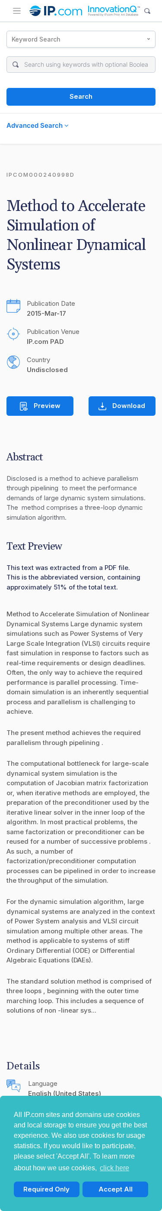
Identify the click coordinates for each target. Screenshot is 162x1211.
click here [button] (114, 1168)
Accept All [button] (115, 1189)
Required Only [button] (46, 1189)
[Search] (147, 11)
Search (81, 96)
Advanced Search (35, 125)
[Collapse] (17, 11)
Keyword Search (36, 39)
